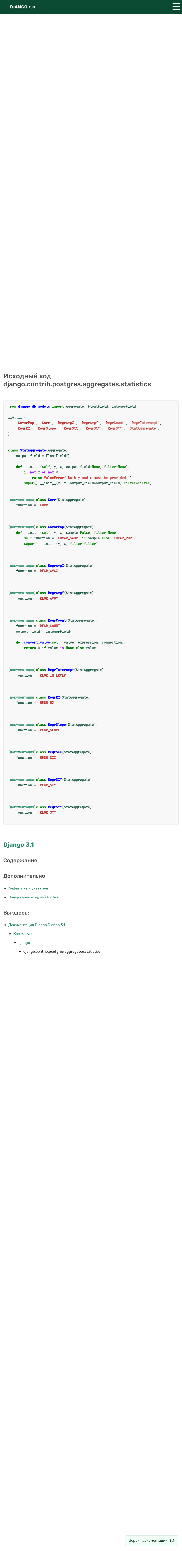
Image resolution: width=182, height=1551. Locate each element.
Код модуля (23, 933)
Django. (22, 7)
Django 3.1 (18, 844)
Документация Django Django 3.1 (36, 924)
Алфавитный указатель (28, 888)
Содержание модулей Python (33, 897)
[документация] (22, 500)
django (24, 942)
